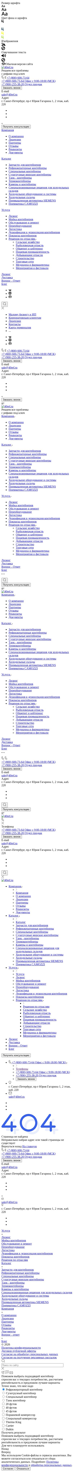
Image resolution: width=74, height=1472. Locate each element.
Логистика (15, 229)
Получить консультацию (16, 126)
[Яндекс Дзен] (10, 293)
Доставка (7, 277)
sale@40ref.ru (9, 94)
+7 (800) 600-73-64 (18, 77)
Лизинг (13, 216)
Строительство (25, 258)
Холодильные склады (22, 197)
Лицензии (15, 139)
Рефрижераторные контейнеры (28, 168)
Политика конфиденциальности (21, 1347)
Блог (4, 283)
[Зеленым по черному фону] (2, 37)
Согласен (8, 1468)
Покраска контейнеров (23, 235)
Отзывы (13, 146)
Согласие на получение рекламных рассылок (29, 1357)
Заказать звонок (11, 87)
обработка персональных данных (51, 1465)
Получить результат (13, 1432)
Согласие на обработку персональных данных (29, 1354)
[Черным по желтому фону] (2, 33)
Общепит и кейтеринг (29, 248)
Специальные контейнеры (25, 171)
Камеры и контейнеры (22, 184)
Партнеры (15, 142)
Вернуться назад (11, 1146)
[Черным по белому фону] (2, 21)
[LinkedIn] (10, 297)
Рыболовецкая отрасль (29, 245)
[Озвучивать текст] (3, 56)
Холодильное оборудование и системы (32, 194)
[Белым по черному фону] (2, 25)
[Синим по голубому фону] (2, 29)
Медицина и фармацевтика (32, 264)
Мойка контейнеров (21, 219)
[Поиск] (4, 304)
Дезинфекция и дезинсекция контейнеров (34, 232)
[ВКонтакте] (10, 290)
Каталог (6, 158)
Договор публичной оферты (18, 1350)
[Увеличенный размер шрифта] (4, 14)
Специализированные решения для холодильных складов (36, 1292)
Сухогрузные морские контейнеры (30, 174)
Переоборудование (20, 225)
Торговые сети (25, 261)
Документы (16, 152)
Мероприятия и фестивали (32, 268)
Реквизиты (15, 149)
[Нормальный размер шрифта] (3, 10)
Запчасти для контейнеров (25, 164)
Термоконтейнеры (20, 181)
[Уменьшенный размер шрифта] (3, 6)
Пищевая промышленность (32, 251)
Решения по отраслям (22, 238)
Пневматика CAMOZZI (23, 203)
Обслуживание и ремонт (24, 222)
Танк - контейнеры (20, 177)
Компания (7, 130)
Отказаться (23, 1468)
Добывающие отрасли (29, 255)
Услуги (5, 209)
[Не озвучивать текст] (3, 60)
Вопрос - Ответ (10, 280)
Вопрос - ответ (10, 1334)
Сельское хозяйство (28, 242)
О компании (16, 136)
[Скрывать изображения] (3, 49)
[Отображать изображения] (3, 44)
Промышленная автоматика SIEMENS (32, 200)
